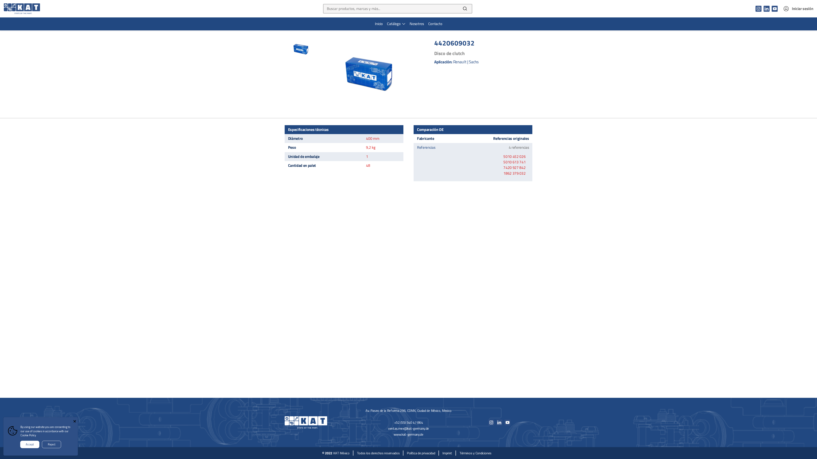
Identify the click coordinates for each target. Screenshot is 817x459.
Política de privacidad (421, 453)
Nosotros (417, 24)
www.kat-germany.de (408, 434)
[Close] (75, 420)
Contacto (435, 24)
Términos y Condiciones (475, 453)
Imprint (447, 453)
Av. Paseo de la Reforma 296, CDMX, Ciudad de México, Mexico (408, 410)
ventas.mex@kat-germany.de (408, 428)
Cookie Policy (28, 435)
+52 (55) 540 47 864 (408, 422)
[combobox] (390, 8)
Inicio (379, 24)
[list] (396, 24)
